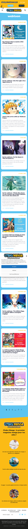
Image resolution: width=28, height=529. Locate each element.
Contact (19, 510)
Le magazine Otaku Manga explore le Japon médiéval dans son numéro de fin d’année (14, 386)
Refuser (14, 270)
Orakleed (22, 525)
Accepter (14, 266)
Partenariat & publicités (14, 511)
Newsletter (21, 5)
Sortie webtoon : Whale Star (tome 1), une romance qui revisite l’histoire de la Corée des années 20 (14, 191)
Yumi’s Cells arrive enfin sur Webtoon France (14, 114)
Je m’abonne (10, 5)
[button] (26, 256)
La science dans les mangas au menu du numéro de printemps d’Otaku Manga (14, 232)
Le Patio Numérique (12, 525)
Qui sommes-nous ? (12, 510)
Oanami (18, 525)
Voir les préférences (14, 274)
